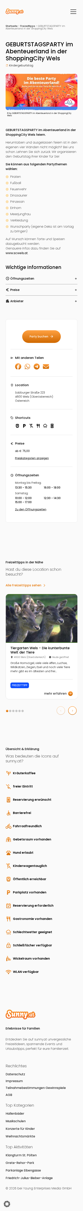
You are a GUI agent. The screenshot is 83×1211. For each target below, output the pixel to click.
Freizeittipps (27, 26)
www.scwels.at (17, 253)
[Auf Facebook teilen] (18, 368)
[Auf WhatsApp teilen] (27, 368)
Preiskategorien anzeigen (32, 458)
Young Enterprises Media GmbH (47, 1188)
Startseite (12, 26)
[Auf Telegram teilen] (37, 368)
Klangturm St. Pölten (21, 1155)
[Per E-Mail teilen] (46, 368)
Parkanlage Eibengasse (23, 1170)
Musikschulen (16, 1121)
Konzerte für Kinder (20, 1129)
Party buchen (42, 336)
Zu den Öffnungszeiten (30, 509)
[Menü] (73, 12)
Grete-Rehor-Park (20, 1163)
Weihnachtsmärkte (20, 1136)
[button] (7, 711)
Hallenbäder (15, 1113)
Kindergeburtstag (21, 65)
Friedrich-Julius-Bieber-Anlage (29, 1178)
